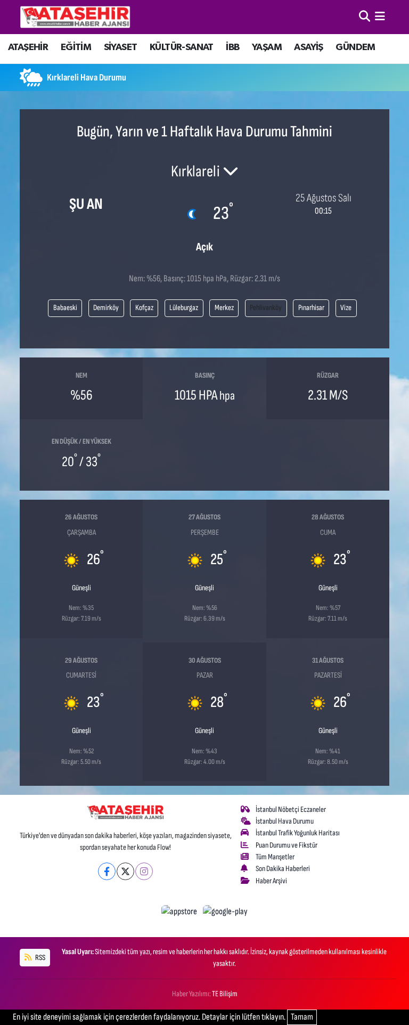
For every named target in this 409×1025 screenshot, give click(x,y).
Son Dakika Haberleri (283, 868)
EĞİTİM (76, 47)
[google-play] (225, 911)
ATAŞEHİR (28, 47)
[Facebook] (107, 871)
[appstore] (180, 911)
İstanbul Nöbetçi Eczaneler (291, 809)
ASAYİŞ (308, 47)
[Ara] (364, 16)
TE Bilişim (225, 993)
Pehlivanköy (266, 307)
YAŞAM (267, 47)
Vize (345, 307)
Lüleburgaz (183, 307)
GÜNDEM (355, 47)
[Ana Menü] (380, 16)
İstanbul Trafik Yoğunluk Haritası (298, 832)
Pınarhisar (311, 307)
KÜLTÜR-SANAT (182, 47)
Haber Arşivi (271, 880)
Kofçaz (144, 307)
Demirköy (106, 307)
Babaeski (65, 307)
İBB (232, 47)
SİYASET (120, 47)
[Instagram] (144, 871)
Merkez (224, 307)
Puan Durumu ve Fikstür (286, 845)
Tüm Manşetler (275, 856)
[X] (125, 871)
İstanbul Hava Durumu (285, 821)
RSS (39, 957)
